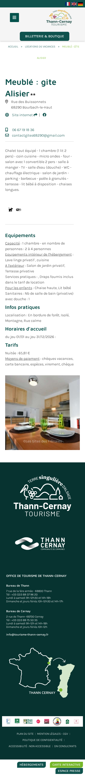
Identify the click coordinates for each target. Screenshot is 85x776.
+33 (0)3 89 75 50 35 (25, 620)
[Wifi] (18, 210)
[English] (74, 3)
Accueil (13, 46)
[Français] (68, 3)
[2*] (33, 94)
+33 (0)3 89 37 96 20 (25, 594)
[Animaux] (10, 210)
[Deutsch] (80, 3)
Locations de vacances (40, 46)
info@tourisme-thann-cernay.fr (27, 634)
